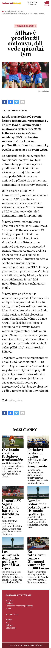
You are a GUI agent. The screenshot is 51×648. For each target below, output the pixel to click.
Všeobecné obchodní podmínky (19, 605)
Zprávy (9, 619)
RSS (9, 608)
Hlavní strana (10, 11)
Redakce (9, 600)
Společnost (10, 628)
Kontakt (9, 603)
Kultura (9, 625)
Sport (21, 11)
